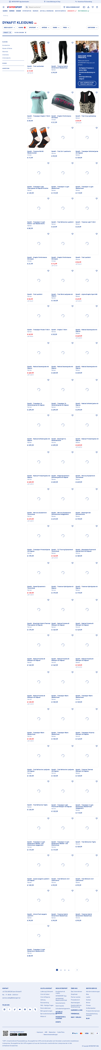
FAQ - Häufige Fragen (46, 1005)
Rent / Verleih (76, 1017)
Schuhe (4, 63)
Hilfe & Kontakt (46, 988)
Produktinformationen (93, 1011)
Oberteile (5, 51)
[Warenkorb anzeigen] (97, 7)
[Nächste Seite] (77, 970)
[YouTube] (20, 1009)
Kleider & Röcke (7, 48)
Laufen (88, 997)
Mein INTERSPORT (61, 988)
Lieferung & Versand (46, 991)
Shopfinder (74, 994)
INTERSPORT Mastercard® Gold (61, 999)
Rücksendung (44, 1002)
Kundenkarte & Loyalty (60, 992)
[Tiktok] (15, 1009)
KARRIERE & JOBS (76, 1010)
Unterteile (5, 55)
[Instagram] (4, 1009)
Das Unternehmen (76, 991)
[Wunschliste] (93, 7)
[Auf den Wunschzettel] (48, 43)
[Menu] (3, 7)
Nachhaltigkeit (75, 1002)
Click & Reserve (45, 997)
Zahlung (42, 1000)
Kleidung (5, 42)
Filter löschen (19, 32)
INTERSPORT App (61, 996)
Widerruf (43, 1016)
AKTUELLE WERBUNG (59, 1012)
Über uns (74, 988)
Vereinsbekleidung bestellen (92, 1014)
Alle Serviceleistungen (93, 991)
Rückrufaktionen (45, 1008)
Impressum (40, 1032)
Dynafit (6, 32)
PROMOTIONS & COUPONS (61, 1017)
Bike (87, 994)
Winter (88, 1002)
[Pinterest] (25, 1009)
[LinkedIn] (30, 1009)
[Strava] (35, 1009)
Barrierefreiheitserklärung (47, 1013)
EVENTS (58, 1022)
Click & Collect (44, 994)
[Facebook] (9, 1009)
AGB (46, 1032)
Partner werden (75, 997)
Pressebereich (75, 1000)
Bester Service (91, 988)
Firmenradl (75, 1013)
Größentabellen (90, 1008)
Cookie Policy (60, 1032)
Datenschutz (52, 1032)
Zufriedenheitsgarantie (62, 1008)
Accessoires (6, 45)
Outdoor (88, 1000)
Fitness (88, 1005)
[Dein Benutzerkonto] (88, 7)
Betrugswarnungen (46, 1011)
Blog (88, 1018)
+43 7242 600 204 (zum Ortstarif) (11, 991)
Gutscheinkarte (60, 1003)
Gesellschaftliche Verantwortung (76, 1006)
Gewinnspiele (60, 1006)
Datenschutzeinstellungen (51, 1034)
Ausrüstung (5, 68)
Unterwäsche (6, 58)
